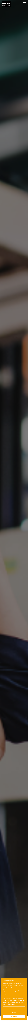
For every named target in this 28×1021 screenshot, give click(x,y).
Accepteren (14, 1016)
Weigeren (14, 1012)
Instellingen (14, 1008)
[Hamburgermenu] (24, 3)
